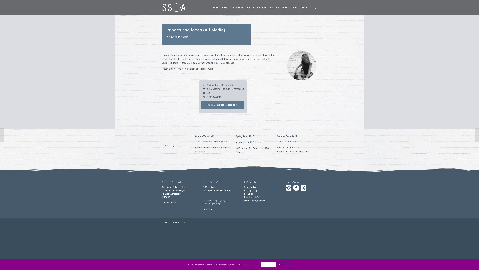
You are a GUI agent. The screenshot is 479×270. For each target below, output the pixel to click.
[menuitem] (215, 7)
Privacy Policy (250, 190)
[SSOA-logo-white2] (174, 7)
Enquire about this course (223, 105)
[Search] (314, 7)
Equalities (248, 193)
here (176, 68)
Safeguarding (250, 187)
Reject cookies (284, 265)
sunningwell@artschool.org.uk (216, 190)
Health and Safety (252, 197)
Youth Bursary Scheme (254, 200)
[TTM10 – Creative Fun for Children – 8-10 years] (2, 135)
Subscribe (208, 209)
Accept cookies (268, 265)
